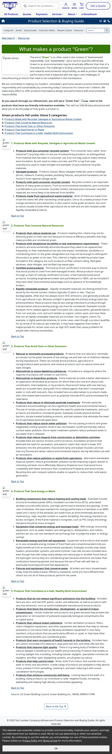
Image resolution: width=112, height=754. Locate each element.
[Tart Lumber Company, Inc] (10, 6)
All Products (11, 14)
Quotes (27, 14)
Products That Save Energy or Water (24, 129)
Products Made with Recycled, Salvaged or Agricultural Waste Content (43, 119)
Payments (42, 14)
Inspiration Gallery (47, 30)
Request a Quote (64, 30)
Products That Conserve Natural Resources (28, 122)
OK (56, 748)
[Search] (107, 30)
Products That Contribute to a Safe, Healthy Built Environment (39, 133)
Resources (24, 38)
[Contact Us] (109, 21)
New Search (8, 38)
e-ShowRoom (89, 14)
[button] (74, 6)
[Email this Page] (100, 21)
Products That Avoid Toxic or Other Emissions (30, 126)
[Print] (105, 21)
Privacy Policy (29, 740)
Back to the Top (54, 706)
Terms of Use (50, 740)
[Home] (12, 21)
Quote (98, 6)
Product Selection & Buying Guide (56, 21)
